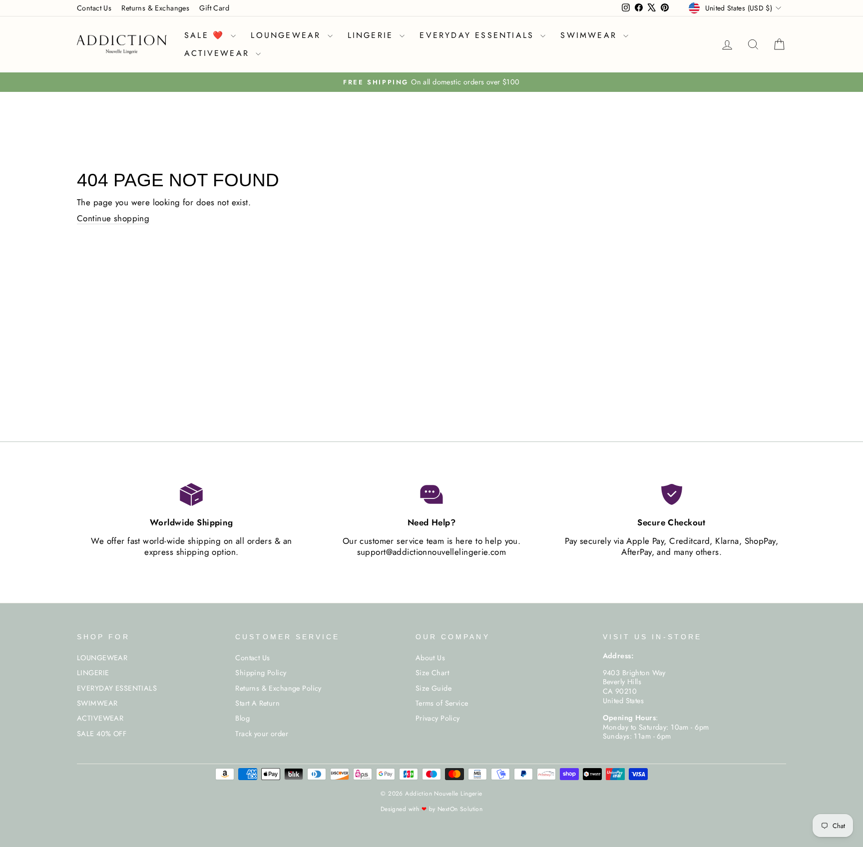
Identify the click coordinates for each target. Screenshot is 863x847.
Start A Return (257, 703)
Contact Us (94, 8)
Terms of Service (442, 703)
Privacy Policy (438, 718)
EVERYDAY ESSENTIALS (479, 35)
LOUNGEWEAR (288, 35)
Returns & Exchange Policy (278, 688)
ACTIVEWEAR (218, 53)
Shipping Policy (260, 673)
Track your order (261, 734)
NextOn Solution (459, 809)
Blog (242, 718)
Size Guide (433, 688)
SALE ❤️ (206, 35)
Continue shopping (113, 218)
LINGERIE (373, 35)
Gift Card (214, 8)
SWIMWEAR (590, 35)
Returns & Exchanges (155, 8)
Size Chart (432, 673)
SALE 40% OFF (101, 734)
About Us (430, 658)
